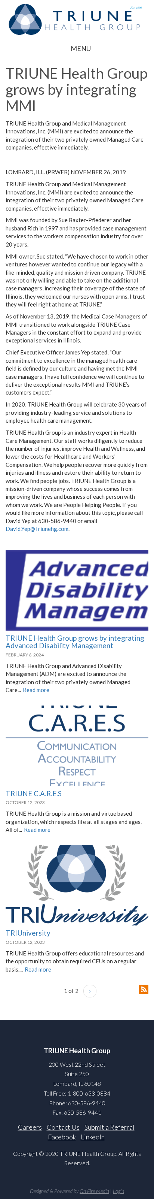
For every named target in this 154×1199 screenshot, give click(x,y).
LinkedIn (93, 1137)
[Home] (77, 19)
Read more (36, 689)
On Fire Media (94, 1191)
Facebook (62, 1137)
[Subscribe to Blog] (143, 988)
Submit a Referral (109, 1127)
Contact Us (63, 1127)
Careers (30, 1127)
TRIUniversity (28, 932)
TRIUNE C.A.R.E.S (34, 793)
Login (118, 1191)
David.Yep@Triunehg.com (37, 528)
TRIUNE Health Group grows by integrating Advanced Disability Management (75, 642)
